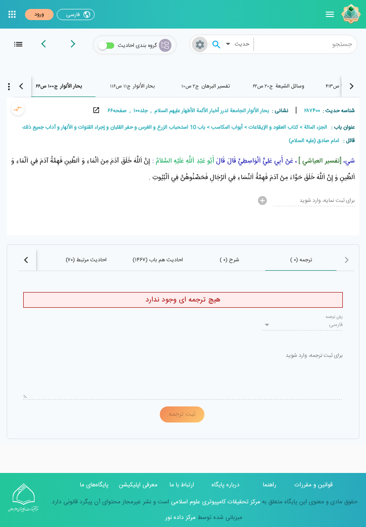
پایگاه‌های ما (94, 485)
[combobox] (305, 44)
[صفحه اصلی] (350, 14)
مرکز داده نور (180, 518)
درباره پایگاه (226, 485)
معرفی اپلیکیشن (138, 485)
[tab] (278, 86)
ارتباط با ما (182, 485)
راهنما (269, 485)
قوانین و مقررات (314, 485)
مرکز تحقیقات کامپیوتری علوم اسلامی (214, 502)
